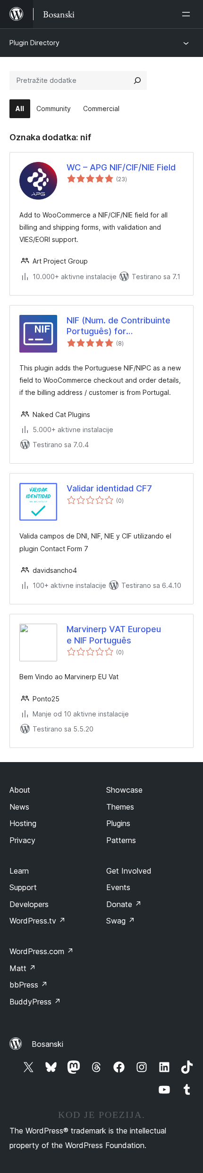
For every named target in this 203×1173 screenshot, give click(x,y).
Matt (22, 968)
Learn (19, 871)
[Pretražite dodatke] (137, 80)
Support (23, 887)
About (19, 790)
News (19, 806)
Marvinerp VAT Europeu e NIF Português (114, 634)
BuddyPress (35, 1001)
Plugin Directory (34, 43)
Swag (120, 920)
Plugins (118, 823)
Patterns (121, 840)
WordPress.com (41, 951)
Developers (29, 904)
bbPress (28, 984)
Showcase (124, 790)
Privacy (22, 840)
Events (118, 887)
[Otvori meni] (188, 14)
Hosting (22, 823)
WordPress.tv (37, 920)
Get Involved (129, 871)
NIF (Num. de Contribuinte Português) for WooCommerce (118, 326)
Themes (120, 806)
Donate (124, 904)
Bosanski (47, 1044)
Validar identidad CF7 (109, 488)
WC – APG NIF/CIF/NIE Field (121, 167)
